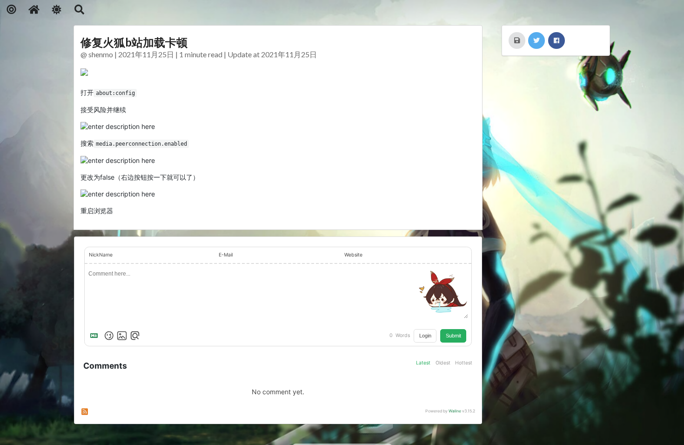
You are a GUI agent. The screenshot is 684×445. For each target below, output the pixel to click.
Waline (455, 411)
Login (425, 335)
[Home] (34, 9)
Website (353, 255)
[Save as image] (517, 40)
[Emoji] (108, 335)
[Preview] (135, 335)
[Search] (79, 9)
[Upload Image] (121, 335)
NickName (101, 255)
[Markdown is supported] (95, 335)
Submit (453, 335)
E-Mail (226, 255)
